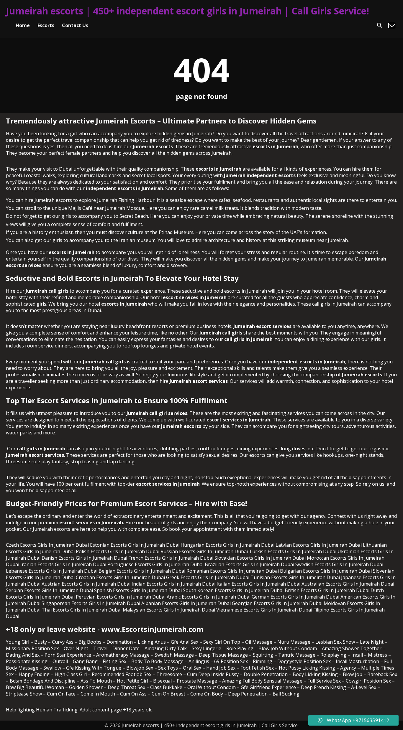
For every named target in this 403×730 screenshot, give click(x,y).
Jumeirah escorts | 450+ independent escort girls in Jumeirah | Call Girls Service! (187, 10)
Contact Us (75, 25)
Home (23, 25)
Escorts (45, 25)
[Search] (379, 25)
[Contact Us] (391, 25)
